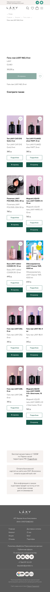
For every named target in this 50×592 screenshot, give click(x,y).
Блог (29, 536)
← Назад (9, 14)
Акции (11, 536)
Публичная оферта (25, 549)
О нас (29, 532)
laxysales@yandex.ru (25, 566)
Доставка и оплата (34, 529)
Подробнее (32, 459)
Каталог (17, 17)
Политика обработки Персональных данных (25, 546)
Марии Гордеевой (33, 586)
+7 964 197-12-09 (25, 562)
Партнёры (31, 539)
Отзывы (12, 539)
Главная (9, 17)
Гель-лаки (26, 17)
